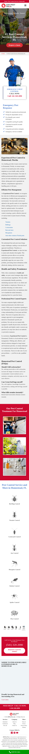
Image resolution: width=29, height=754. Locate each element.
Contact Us (14, 725)
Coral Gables (5, 699)
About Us (14, 721)
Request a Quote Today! (14, 650)
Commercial (5, 723)
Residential (5, 721)
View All (5, 725)
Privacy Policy (24, 725)
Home (3, 53)
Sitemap (24, 727)
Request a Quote (14, 45)
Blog (14, 723)
